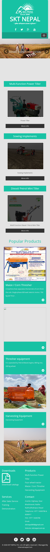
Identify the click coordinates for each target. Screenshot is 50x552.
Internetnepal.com (25, 547)
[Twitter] (22, 29)
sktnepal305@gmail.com (34, 525)
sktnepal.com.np (38, 528)
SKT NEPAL (25, 19)
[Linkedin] (34, 29)
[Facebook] (15, 29)
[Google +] (28, 29)
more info (25, 126)
